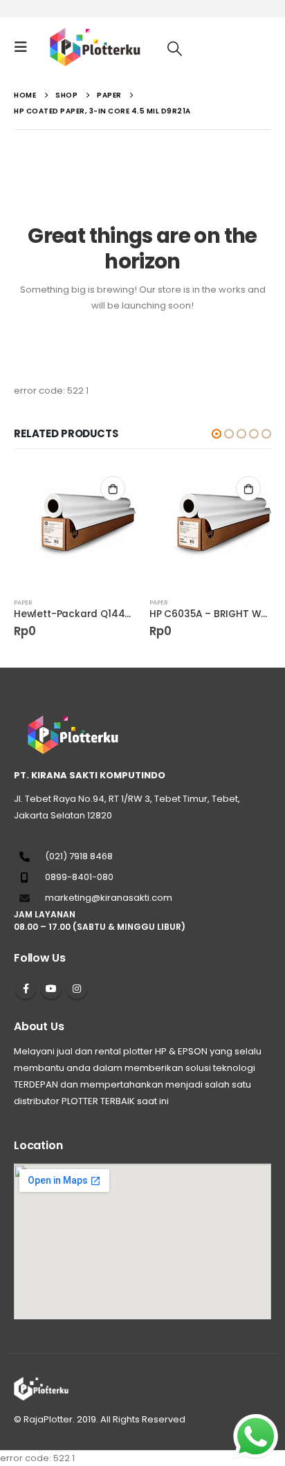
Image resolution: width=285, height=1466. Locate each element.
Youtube (51, 988)
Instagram (76, 988)
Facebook (25, 988)
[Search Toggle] (174, 48)
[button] (216, 433)
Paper (23, 602)
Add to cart (112, 488)
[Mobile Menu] (25, 47)
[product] (75, 526)
